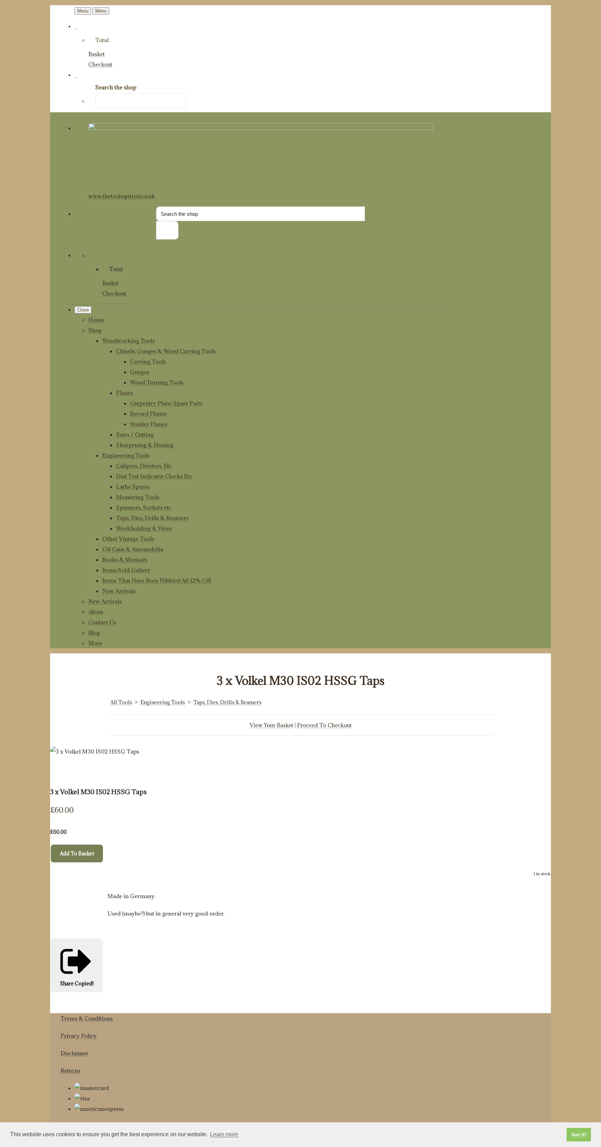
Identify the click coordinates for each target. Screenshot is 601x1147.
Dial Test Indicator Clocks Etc (154, 476)
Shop (95, 330)
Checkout (100, 64)
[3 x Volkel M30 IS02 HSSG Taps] (60, 772)
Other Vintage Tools (128, 538)
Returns (70, 1070)
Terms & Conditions (87, 1018)
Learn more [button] (224, 1134)
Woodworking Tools (128, 340)
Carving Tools (148, 361)
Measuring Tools (137, 497)
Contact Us (102, 622)
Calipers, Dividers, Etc (144, 465)
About (95, 611)
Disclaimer (74, 1053)
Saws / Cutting (135, 434)
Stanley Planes (148, 424)
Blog (94, 632)
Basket (96, 53)
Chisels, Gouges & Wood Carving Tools (166, 351)
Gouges (139, 371)
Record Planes (148, 413)
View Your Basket (271, 725)
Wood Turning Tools (156, 382)
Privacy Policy (79, 1035)
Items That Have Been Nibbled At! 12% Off (156, 580)
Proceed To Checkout (324, 725)
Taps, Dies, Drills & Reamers (152, 517)
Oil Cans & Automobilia (132, 549)
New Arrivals (119, 590)
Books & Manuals (124, 559)
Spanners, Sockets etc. (144, 507)
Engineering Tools (126, 455)
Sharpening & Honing (144, 444)
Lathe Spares (133, 486)
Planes (124, 392)
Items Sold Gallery (126, 570)
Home (96, 319)
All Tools (121, 702)
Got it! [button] (578, 1134)
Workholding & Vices (143, 528)
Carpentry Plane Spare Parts (166, 403)
